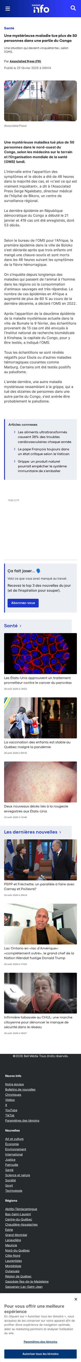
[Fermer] (76, 1299)
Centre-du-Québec (18, 1219)
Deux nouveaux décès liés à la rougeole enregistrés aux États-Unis (36, 809)
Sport (9, 1185)
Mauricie (11, 1245)
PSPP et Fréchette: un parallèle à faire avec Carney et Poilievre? (39, 887)
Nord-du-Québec (17, 1250)
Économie (12, 1144)
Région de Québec (18, 1276)
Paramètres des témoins (22, 1120)
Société (10, 1180)
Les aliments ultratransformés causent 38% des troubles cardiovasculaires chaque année (44, 437)
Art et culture (14, 1139)
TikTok (9, 1115)
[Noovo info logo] (40, 9)
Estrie (9, 1229)
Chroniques (13, 1094)
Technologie (13, 1190)
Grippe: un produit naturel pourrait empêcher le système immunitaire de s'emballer (42, 466)
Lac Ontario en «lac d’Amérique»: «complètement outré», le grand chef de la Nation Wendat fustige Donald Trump (39, 953)
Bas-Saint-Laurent (18, 1214)
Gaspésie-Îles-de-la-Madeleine (27, 1281)
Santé (9, 28)
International (14, 1154)
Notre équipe (14, 1084)
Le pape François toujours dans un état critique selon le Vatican (44, 452)
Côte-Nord (12, 1255)
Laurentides (13, 1261)
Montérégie (13, 1266)
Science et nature (17, 1175)
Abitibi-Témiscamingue (21, 1209)
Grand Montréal (16, 1235)
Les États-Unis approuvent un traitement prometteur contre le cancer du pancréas (38, 680)
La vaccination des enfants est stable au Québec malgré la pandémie (37, 745)
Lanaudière (13, 1240)
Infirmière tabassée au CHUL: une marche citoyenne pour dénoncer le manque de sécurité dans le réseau (38, 1022)
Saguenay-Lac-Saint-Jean (24, 1286)
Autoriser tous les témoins (40, 1354)
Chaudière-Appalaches (21, 1224)
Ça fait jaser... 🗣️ (24, 571)
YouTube (11, 1110)
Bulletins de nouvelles (20, 1089)
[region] (40, 1327)
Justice (10, 1159)
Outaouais (12, 1271)
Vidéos (10, 1100)
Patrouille (11, 1165)
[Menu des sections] (7, 8)
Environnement (15, 1149)
